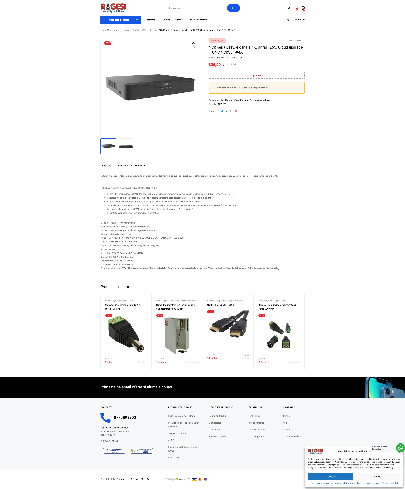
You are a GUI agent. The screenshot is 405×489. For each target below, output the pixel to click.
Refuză (377, 476)
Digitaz (122, 479)
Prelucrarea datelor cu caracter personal (328, 483)
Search (233, 8)
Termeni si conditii (390, 483)
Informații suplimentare (131, 166)
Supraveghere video (118, 30)
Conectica (109, 300)
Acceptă (330, 476)
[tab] (105, 165)
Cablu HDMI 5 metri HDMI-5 (220, 305)
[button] (193, 44)
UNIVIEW (220, 57)
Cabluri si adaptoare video (218, 300)
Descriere (105, 166)
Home (103, 30)
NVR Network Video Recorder (144, 30)
